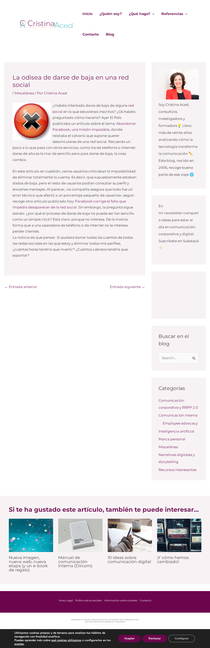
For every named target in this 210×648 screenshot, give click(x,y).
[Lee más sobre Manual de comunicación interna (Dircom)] (80, 535)
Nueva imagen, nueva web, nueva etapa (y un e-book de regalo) (28, 563)
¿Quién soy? (110, 14)
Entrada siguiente (127, 287)
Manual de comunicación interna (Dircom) (75, 561)
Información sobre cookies (120, 600)
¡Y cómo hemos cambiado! (173, 559)
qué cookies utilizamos (66, 640)
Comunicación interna (178, 415)
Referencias (172, 14)
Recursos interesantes (177, 470)
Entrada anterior (21, 287)
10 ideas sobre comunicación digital (129, 559)
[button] (152, 14)
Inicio (87, 14)
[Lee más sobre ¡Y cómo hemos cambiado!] (179, 535)
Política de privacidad (88, 600)
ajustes (19, 644)
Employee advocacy (180, 423)
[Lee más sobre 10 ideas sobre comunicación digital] (130, 535)
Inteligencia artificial (176, 431)
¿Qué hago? (139, 14)
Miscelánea (24, 93)
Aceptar (129, 638)
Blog (110, 34)
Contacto (90, 34)
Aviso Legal (66, 600)
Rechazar (154, 638)
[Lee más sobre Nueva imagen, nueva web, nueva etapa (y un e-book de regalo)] (31, 535)
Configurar (182, 638)
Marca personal (172, 439)
